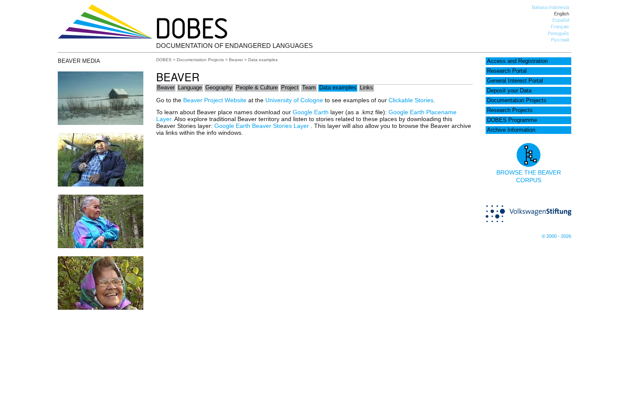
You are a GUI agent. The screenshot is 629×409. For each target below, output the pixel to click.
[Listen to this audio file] (100, 307)
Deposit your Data (509, 91)
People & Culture (257, 88)
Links (366, 88)
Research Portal (507, 71)
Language (190, 88)
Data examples (337, 88)
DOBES (164, 59)
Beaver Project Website (214, 100)
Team (309, 88)
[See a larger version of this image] (100, 122)
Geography (218, 88)
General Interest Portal (515, 81)
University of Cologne (294, 100)
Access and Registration (517, 61)
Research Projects (510, 110)
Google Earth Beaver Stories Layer (262, 125)
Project (290, 88)
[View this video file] (100, 184)
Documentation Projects (516, 101)
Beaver (236, 59)
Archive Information (511, 130)
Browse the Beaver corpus (528, 176)
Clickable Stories (411, 100)
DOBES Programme (512, 120)
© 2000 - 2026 (556, 236)
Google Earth (311, 112)
